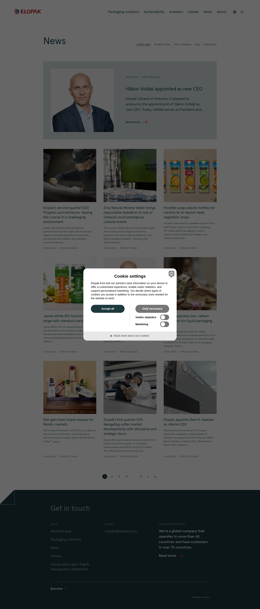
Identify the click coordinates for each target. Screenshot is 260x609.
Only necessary (152, 308)
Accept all (107, 308)
